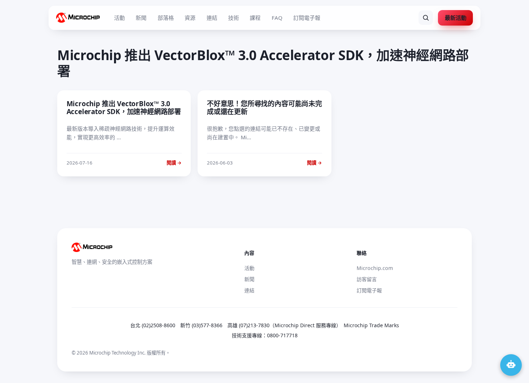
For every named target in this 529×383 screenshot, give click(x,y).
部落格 (166, 17)
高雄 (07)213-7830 (248, 325)
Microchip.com (375, 268)
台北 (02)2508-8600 (152, 325)
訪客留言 (367, 279)
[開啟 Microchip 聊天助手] (511, 365)
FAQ (277, 17)
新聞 (141, 17)
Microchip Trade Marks (371, 325)
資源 (190, 17)
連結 (212, 17)
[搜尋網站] (426, 17)
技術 (233, 17)
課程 (255, 17)
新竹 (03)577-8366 (201, 325)
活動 (119, 17)
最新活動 (455, 17)
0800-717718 (282, 335)
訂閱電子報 (306, 17)
